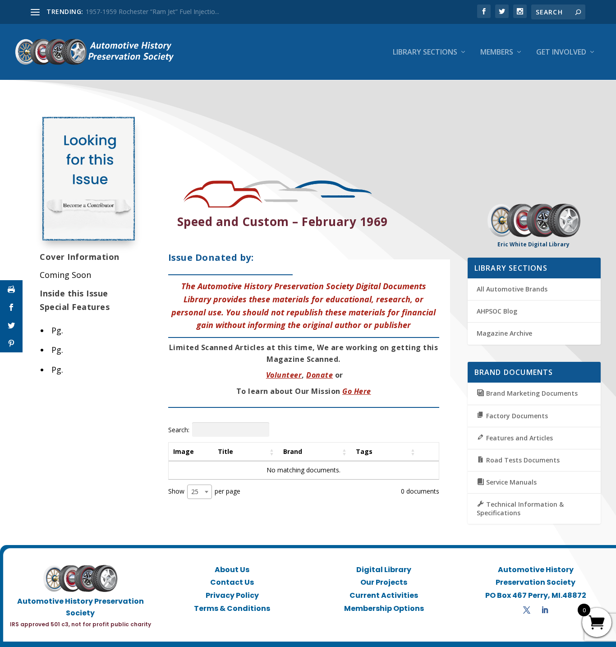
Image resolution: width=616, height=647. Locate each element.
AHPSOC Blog (497, 311)
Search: (178, 429)
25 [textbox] (194, 491)
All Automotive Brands (512, 289)
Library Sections (425, 52)
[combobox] (199, 492)
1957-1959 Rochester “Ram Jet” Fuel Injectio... (152, 11)
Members (496, 52)
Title (225, 451)
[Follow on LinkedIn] (545, 610)
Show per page (204, 490)
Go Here (356, 391)
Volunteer (284, 375)
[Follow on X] (526, 610)
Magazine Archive (504, 333)
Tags (364, 451)
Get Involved (561, 52)
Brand (292, 451)
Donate (319, 375)
